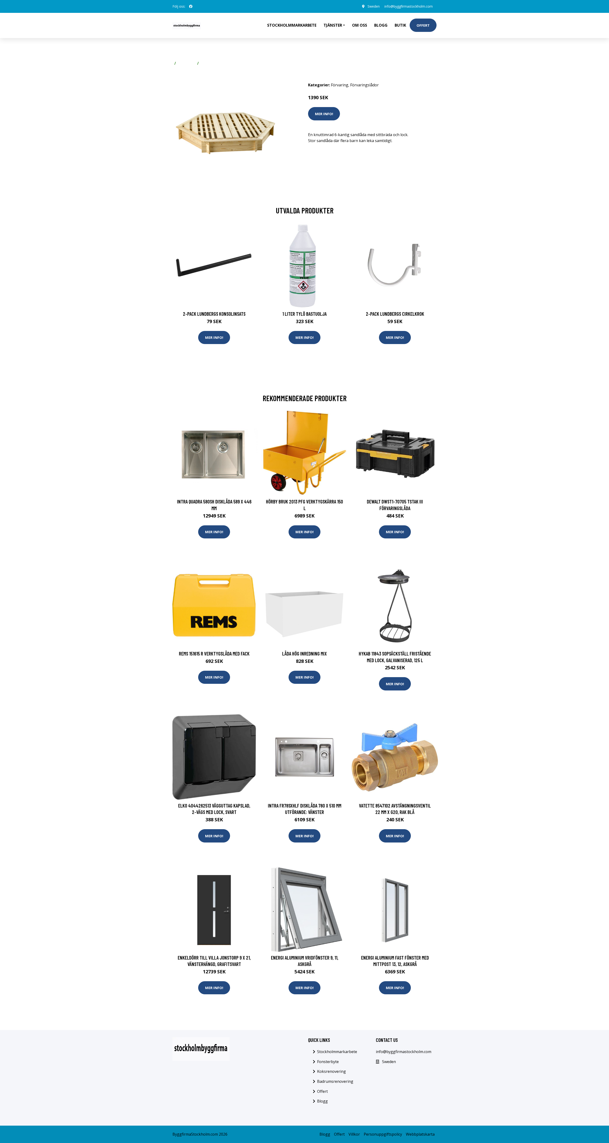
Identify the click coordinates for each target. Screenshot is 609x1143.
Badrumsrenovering (335, 1081)
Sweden (374, 6)
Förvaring (186, 63)
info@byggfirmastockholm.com (408, 6)
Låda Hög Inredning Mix (304, 653)
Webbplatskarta (420, 1134)
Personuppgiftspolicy (383, 1134)
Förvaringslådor (215, 63)
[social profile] (190, 6)
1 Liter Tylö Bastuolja (304, 314)
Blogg (381, 25)
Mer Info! (324, 113)
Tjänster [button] (333, 25)
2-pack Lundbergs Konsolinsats (214, 314)
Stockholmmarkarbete (291, 25)
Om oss (359, 25)
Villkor (354, 1134)
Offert (423, 25)
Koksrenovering (331, 1071)
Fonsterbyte (328, 1061)
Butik (400, 25)
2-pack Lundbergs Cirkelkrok (395, 314)
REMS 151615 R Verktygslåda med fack (214, 653)
